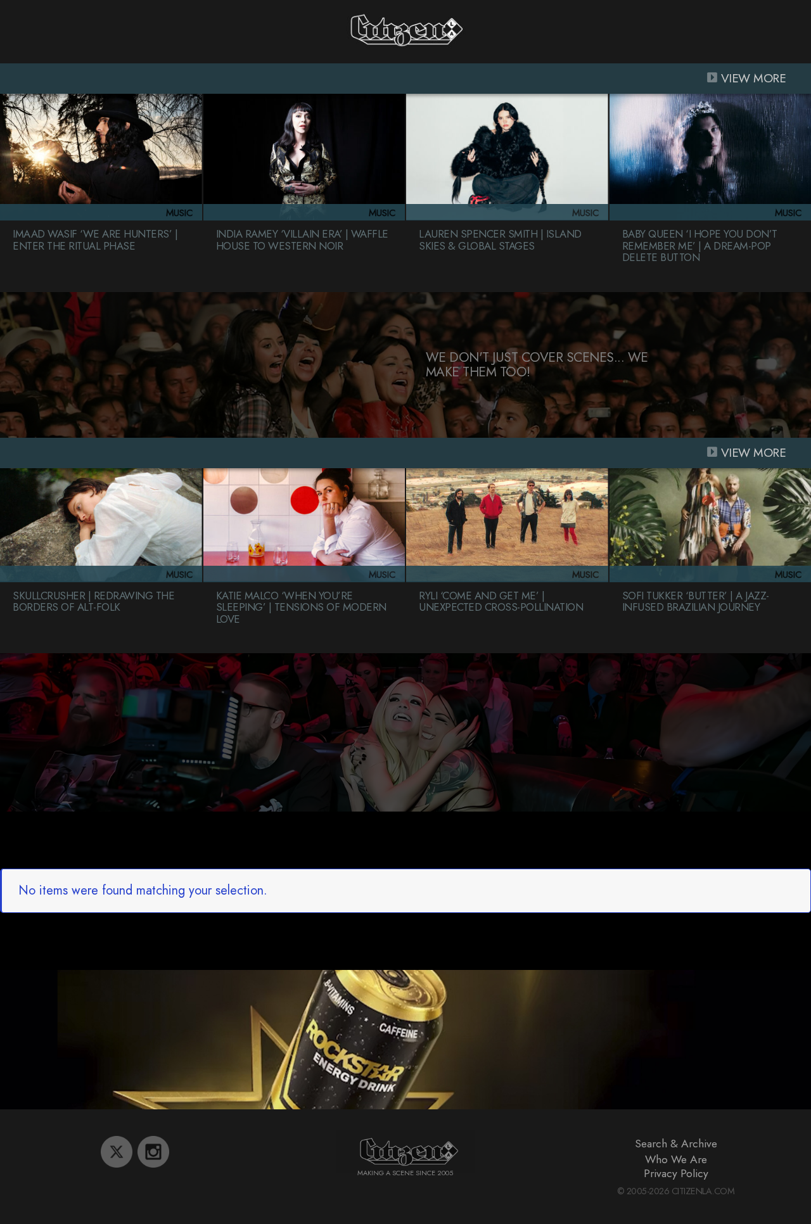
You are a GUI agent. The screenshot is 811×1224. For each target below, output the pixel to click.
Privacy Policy (676, 1173)
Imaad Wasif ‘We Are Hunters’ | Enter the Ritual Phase (95, 239)
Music (179, 213)
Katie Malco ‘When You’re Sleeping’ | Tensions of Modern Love (301, 607)
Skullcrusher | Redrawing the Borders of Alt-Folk (93, 601)
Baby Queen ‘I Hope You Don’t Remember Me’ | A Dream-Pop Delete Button (699, 245)
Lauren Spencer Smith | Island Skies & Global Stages (500, 239)
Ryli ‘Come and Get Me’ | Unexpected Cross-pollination (501, 601)
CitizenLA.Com (703, 1191)
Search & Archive (676, 1143)
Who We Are (676, 1159)
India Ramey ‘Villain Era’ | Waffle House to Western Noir (302, 239)
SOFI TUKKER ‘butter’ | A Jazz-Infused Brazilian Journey (695, 601)
